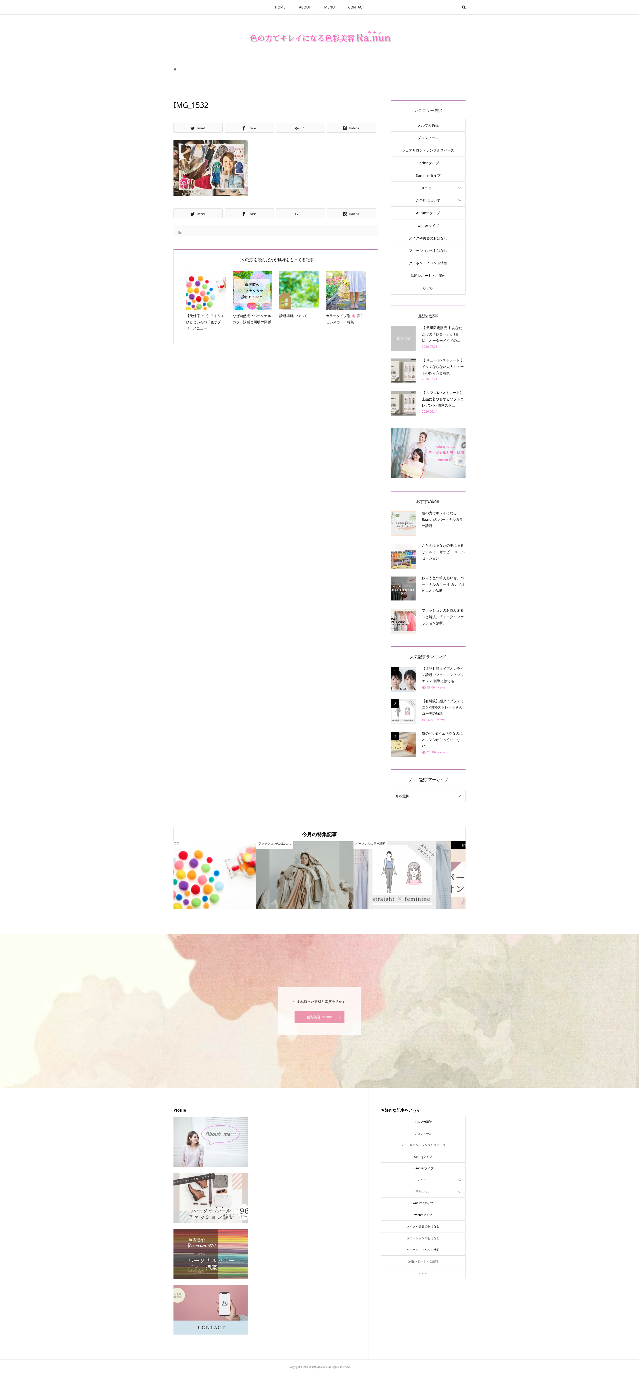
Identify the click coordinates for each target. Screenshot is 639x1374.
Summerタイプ (428, 175)
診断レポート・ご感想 (428, 275)
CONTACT (356, 7)
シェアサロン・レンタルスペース (428, 150)
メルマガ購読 (428, 125)
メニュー (428, 187)
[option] (222, 875)
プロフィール (428, 137)
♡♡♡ (428, 288)
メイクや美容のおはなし (428, 238)
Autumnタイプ (428, 212)
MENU (329, 7)
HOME (280, 7)
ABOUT (305, 7)
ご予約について (428, 200)
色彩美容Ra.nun (319, 1017)
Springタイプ (428, 163)
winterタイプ (428, 225)
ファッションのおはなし (428, 250)
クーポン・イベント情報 (428, 263)
